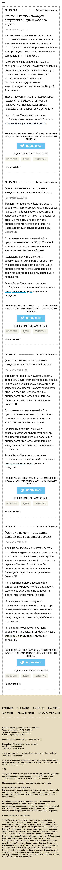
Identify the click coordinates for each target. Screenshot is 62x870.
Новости (11, 159)
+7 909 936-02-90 (17, 749)
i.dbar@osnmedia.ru (16, 746)
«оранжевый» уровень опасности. (26, 123)
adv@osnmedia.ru (49, 753)
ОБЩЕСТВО (11, 10)
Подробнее (52, 811)
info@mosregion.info (16, 735)
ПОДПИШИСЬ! (34, 146)
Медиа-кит (26, 788)
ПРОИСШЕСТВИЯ (26, 713)
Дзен (26, 159)
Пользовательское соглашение (16, 815)
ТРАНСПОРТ (54, 708)
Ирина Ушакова (50, 10)
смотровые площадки (18, 291)
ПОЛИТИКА (7, 708)
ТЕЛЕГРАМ (40, 159)
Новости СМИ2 (13, 167)
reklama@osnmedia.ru (31, 753)
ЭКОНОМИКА (23, 708)
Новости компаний (49, 713)
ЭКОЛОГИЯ (7, 713)
